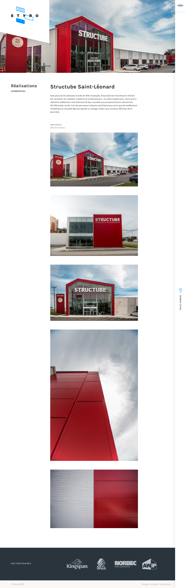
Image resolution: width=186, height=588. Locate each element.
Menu (180, 5)
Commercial (18, 91)
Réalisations (24, 86)
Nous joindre (180, 302)
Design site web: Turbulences (156, 584)
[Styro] (24, 15)
